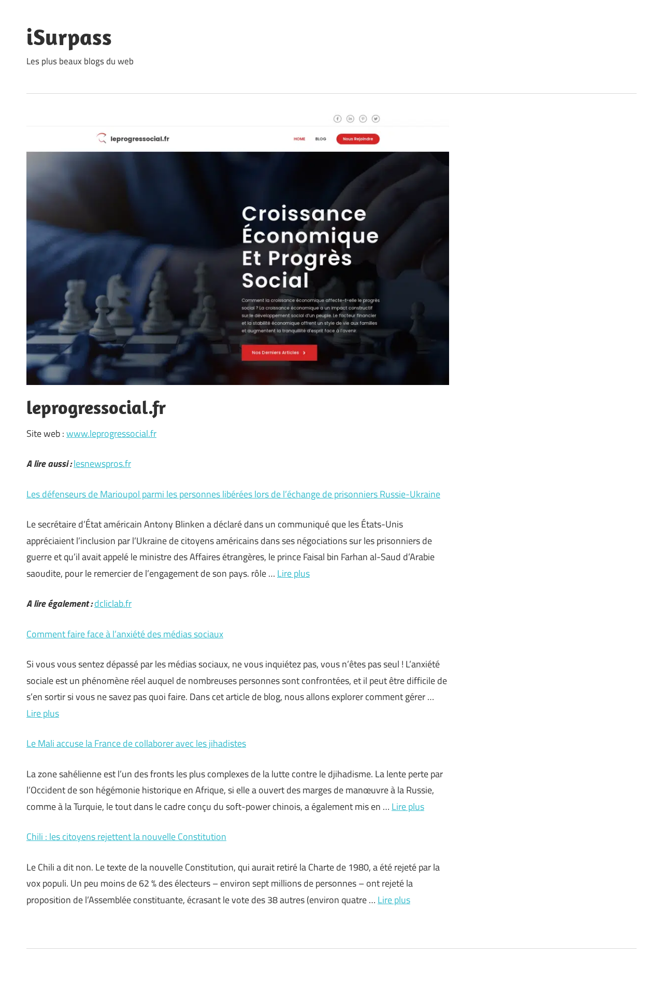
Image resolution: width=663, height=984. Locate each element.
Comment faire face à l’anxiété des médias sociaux (124, 634)
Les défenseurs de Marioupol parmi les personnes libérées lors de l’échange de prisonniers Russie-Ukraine (233, 494)
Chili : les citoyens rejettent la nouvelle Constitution (126, 837)
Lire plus (293, 573)
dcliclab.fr (113, 603)
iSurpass (69, 37)
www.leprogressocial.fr (111, 433)
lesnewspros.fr (102, 463)
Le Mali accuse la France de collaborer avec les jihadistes (136, 743)
